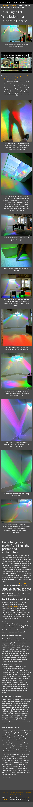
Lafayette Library (13, 606)
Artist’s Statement (10, 792)
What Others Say (26, 792)
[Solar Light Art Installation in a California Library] (16, 41)
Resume (18, 792)
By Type (9, 5)
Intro (3, 792)
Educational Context (16, 794)
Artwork (3, 5)
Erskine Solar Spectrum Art (14, 2)
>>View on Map (22, 584)
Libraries (16, 5)
